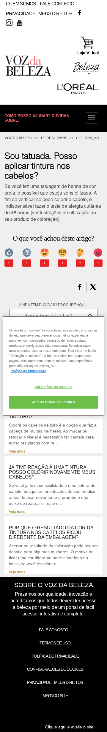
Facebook (79, 12)
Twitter (89, 12)
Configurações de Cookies (55, 669)
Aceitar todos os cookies (53, 402)
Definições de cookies (53, 387)
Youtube (19, 22)
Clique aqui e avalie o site (69, 727)
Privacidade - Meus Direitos (39, 13)
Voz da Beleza (18, 138)
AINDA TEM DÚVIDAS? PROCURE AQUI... (53, 305)
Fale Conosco (57, 3)
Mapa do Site (55, 695)
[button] (91, 118)
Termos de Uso (55, 643)
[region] (53, 366)
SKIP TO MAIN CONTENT (27, 2)
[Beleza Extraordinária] (86, 73)
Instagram (9, 22)
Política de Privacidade (55, 656)
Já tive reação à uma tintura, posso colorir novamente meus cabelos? (52, 472)
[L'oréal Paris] (78, 94)
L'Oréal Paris (54, 138)
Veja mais (17, 451)
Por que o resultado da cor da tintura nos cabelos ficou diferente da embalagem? (51, 532)
